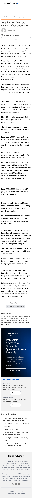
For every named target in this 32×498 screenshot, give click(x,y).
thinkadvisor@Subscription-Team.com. (18, 480)
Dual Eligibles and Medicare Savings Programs (15, 439)
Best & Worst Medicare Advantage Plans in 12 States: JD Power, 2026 (15, 419)
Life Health (6, 17)
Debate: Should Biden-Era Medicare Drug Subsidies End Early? (15, 433)
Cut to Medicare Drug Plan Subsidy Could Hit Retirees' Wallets (15, 444)
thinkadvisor (11, 30)
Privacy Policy (21, 493)
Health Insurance (18, 17)
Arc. (15, 491)
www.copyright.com (12, 318)
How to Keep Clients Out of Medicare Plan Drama (16, 425)
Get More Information (16, 370)
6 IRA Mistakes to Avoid (12, 429)
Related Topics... (15, 303)
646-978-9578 (6, 476)
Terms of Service (12, 493)
